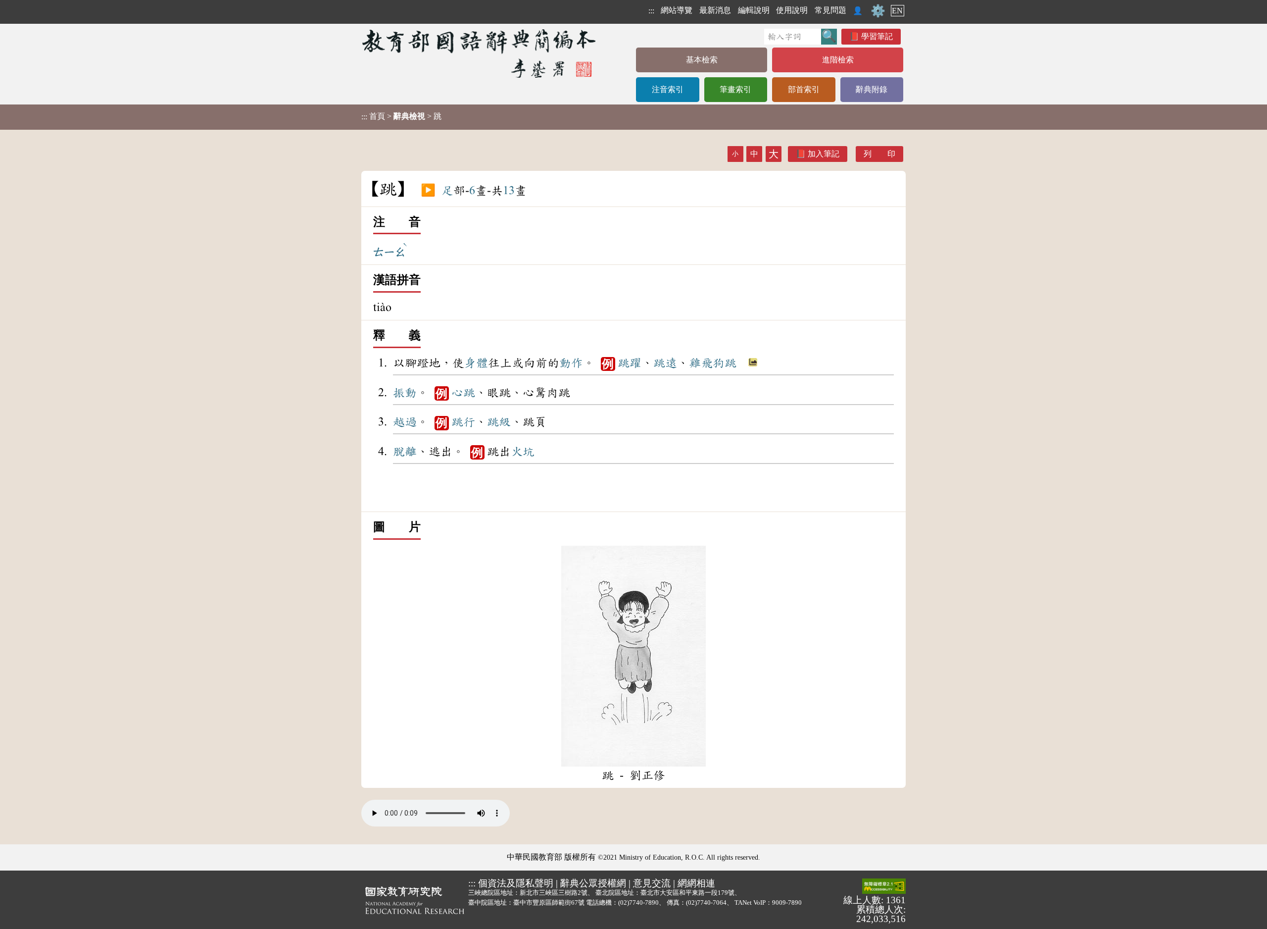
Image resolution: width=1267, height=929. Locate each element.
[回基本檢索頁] (479, 53)
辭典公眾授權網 (593, 883)
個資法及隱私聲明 (515, 883)
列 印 (879, 154)
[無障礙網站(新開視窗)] (884, 886)
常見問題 (830, 10)
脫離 (405, 452)
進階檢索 (838, 59)
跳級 (499, 422)
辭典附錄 (871, 89)
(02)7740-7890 (638, 902)
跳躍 (629, 363)
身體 (476, 363)
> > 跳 (401, 116)
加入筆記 (823, 154)
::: (651, 10)
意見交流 (652, 883)
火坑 (523, 452)
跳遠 (665, 363)
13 (509, 191)
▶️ (428, 191)
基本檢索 (702, 59)
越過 (405, 422)
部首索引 (804, 89)
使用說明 (792, 10)
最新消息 (715, 10)
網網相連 (696, 883)
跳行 (463, 422)
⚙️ (878, 10)
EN (897, 10)
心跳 (463, 393)
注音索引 (667, 89)
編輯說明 (754, 10)
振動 (405, 393)
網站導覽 (676, 10)
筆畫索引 (735, 89)
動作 (571, 363)
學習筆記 (877, 36)
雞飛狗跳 (712, 363)
